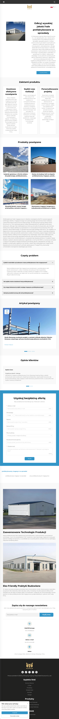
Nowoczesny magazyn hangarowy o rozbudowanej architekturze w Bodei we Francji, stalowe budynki (43, 207)
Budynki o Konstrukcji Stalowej (29, 707)
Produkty (29, 687)
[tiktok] (26, 672)
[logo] (29, 7)
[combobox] (10, 415)
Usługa (29, 694)
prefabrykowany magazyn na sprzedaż (16, 476)
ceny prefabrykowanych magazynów (39, 476)
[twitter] (29, 672)
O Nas (29, 685)
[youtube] (22, 672)
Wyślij (29, 458)
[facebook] (33, 672)
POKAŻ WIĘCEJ (9, 344)
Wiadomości (29, 690)
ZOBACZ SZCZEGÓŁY (15, 159)
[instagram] (36, 672)
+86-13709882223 (29, 630)
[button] (25, 351)
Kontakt (29, 692)
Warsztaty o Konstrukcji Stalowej (29, 704)
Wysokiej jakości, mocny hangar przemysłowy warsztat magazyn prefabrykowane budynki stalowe (16, 207)
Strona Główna (29, 683)
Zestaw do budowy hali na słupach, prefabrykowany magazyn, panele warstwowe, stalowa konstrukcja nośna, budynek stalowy (43, 175)
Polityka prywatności (29, 714)
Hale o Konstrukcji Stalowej (29, 702)
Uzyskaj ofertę (43, 72)
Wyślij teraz (46, 615)
